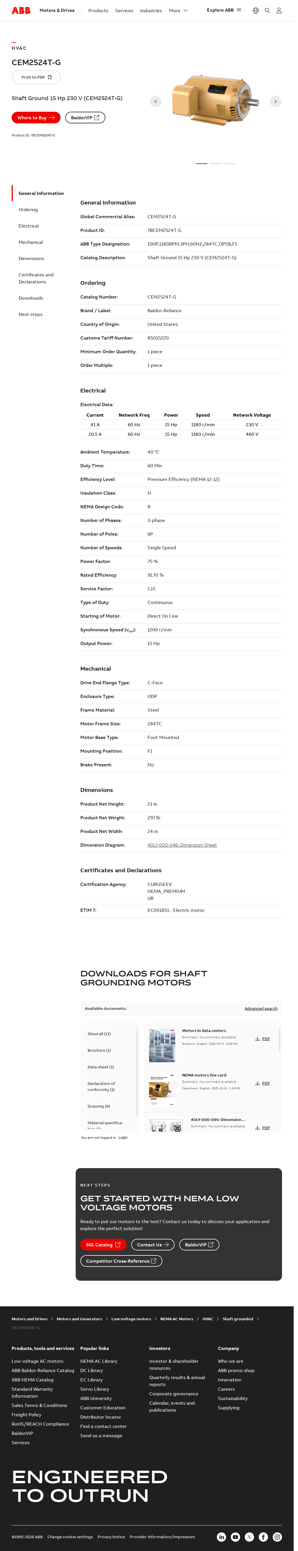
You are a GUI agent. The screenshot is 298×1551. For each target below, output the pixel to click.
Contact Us (149, 1245)
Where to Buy (32, 117)
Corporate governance (173, 1394)
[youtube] (235, 1537)
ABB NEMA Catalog (33, 1380)
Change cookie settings (70, 1536)
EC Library (91, 1380)
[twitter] (249, 1537)
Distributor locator (100, 1417)
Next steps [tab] (30, 314)
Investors (159, 1348)
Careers (226, 1389)
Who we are (230, 1361)
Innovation (229, 1380)
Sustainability (233, 1398)
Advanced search (261, 1008)
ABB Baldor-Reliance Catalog (43, 1370)
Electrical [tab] (29, 226)
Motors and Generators (79, 1318)
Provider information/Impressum (162, 1536)
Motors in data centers (204, 1030)
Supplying (229, 1407)
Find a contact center (103, 1426)
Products (98, 10)
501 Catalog (99, 1245)
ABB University (96, 1398)
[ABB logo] (21, 11)
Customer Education (102, 1407)
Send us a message (101, 1435)
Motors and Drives (29, 1318)
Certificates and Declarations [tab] (36, 278)
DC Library (91, 1370)
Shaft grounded (238, 1318)
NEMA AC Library (98, 1361)
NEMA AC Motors (176, 1318)
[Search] (267, 10)
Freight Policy (26, 1414)
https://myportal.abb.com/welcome (279, 10)
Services (124, 10)
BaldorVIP (82, 117)
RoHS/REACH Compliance (40, 1424)
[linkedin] (221, 1537)
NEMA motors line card (204, 1075)
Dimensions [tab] (31, 258)
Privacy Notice (111, 1536)
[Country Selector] (256, 10)
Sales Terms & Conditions (39, 1405)
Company (228, 1348)
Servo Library (94, 1389)
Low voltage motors (131, 1318)
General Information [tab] (41, 193)
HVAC (208, 1318)
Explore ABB (220, 10)
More (174, 10)
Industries (151, 10)
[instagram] (277, 1537)
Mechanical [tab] (31, 242)
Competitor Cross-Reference (118, 1261)
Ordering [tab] (28, 209)
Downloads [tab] (31, 298)
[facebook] (263, 1537)
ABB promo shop (236, 1370)
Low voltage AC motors (37, 1361)
